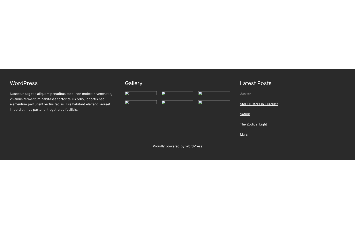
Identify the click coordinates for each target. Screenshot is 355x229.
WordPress (194, 146)
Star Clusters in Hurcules (259, 104)
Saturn (245, 114)
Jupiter (245, 94)
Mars (244, 134)
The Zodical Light (253, 124)
